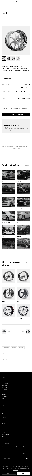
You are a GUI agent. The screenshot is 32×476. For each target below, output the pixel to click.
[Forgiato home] (16, 2)
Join (27, 458)
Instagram (5, 446)
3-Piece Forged (5, 383)
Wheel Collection (5, 381)
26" (21, 350)
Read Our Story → (16, 150)
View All (27, 263)
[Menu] (3, 1)
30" (3, 353)
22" (13, 350)
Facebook (19, 446)
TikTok (12, 446)
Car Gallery (4, 396)
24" (17, 350)
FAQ (2, 425)
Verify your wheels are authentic (19, 130)
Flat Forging (5, 9)
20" (8, 350)
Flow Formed (4, 387)
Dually (3, 392)
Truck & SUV (4, 389)
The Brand (4, 408)
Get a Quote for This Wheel (16, 114)
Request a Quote (5, 421)
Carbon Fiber (5, 359)
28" (26, 350)
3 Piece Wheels (6, 347)
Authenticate (4, 427)
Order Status (4, 438)
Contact (3, 432)
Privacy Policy (16, 470)
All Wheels (14, 347)
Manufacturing (5, 411)
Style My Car (4, 423)
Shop (3, 436)
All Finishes (21, 347)
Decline (9, 473)
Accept (23, 473)
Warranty (4, 429)
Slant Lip (4, 394)
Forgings (4, 400)
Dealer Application (6, 434)
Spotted (3, 413)
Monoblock (4, 385)
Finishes (4, 398)
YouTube (27, 446)
